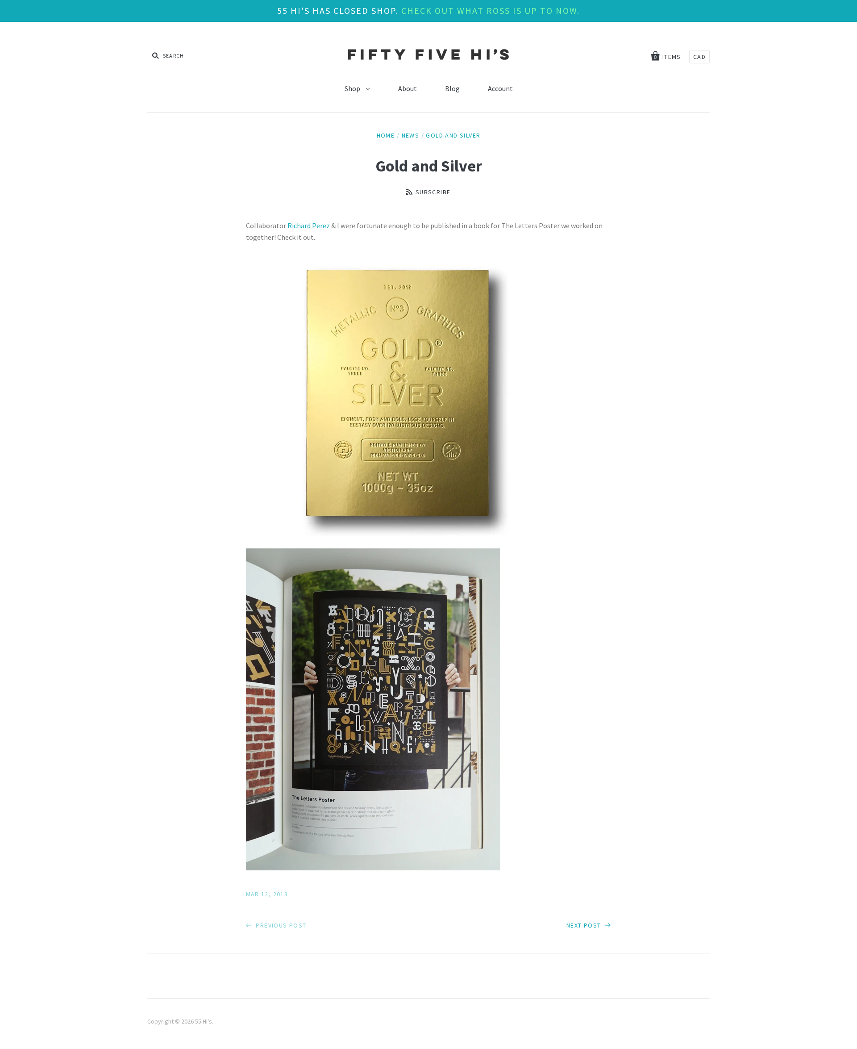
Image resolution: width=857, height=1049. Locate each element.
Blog (452, 88)
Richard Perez (309, 225)
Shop (353, 88)
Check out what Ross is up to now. (490, 10)
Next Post (584, 925)
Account (500, 88)
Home (386, 135)
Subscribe (433, 192)
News (411, 135)
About (407, 88)
